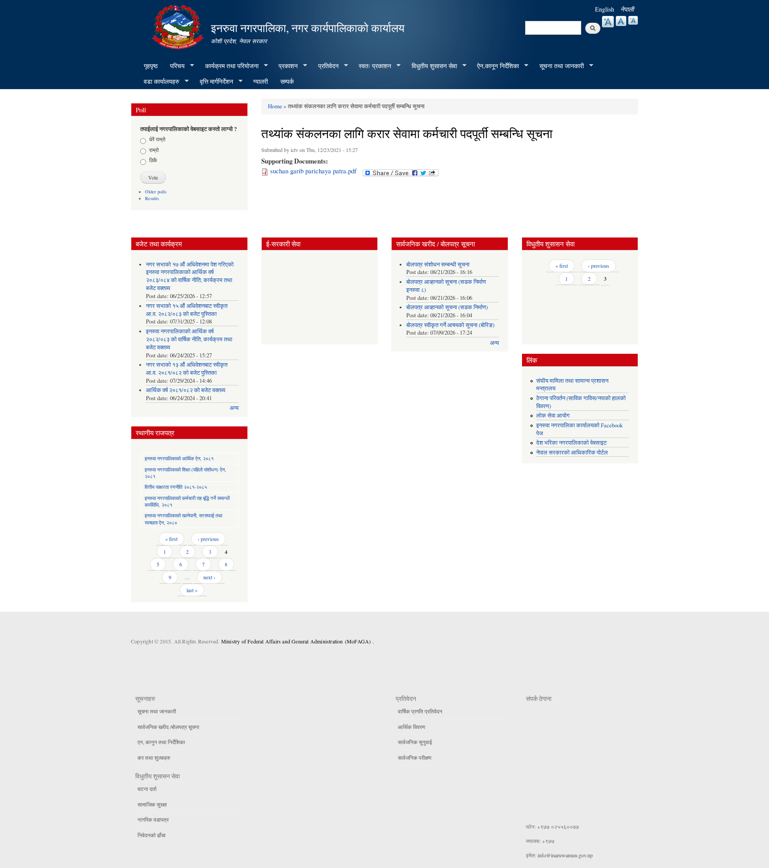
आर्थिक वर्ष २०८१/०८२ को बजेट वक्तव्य (185, 390)
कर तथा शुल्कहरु (154, 757)
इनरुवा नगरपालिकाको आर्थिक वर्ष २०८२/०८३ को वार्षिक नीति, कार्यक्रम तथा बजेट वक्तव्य (189, 339)
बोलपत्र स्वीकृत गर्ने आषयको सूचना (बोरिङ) (450, 325)
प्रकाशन (285, 65)
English (604, 9)
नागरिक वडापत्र (153, 819)
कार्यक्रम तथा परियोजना (229, 65)
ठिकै (153, 160)
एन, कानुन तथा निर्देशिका (161, 741)
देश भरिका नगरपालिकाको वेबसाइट (571, 442)
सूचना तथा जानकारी (558, 65)
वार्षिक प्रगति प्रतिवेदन (420, 711)
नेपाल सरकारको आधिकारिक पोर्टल (572, 452)
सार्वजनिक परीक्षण (414, 757)
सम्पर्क (287, 81)
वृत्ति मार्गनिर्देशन (213, 81)
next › (209, 577)
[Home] (179, 26)
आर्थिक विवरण (411, 726)
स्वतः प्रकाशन (371, 65)
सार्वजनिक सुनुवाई (415, 741)
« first (171, 538)
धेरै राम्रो (157, 139)
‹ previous (208, 538)
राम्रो (154, 149)
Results (152, 198)
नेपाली (627, 9)
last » (192, 590)
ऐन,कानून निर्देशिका (495, 65)
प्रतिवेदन (325, 65)
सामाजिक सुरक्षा (152, 804)
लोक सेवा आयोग (553, 415)
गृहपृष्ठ (151, 65)
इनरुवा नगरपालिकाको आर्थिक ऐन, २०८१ (179, 458)
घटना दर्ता (147, 788)
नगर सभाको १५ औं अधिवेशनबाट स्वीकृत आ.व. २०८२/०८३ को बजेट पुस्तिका (186, 310)
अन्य (234, 408)
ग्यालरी (260, 81)
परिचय (174, 65)
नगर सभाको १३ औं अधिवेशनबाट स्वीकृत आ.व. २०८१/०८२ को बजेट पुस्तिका (186, 369)
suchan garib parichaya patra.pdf (313, 170)
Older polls (155, 191)
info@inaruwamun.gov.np (565, 855)
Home (275, 106)
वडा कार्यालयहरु (158, 81)
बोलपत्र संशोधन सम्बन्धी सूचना (437, 264)
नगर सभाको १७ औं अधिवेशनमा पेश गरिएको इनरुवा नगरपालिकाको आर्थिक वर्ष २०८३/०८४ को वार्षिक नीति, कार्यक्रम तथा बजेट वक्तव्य (190, 276)
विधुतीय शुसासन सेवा (431, 65)
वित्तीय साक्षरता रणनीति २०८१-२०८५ (176, 486)
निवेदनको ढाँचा (152, 835)
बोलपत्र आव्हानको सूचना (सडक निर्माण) (447, 307)
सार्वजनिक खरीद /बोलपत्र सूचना (168, 726)
